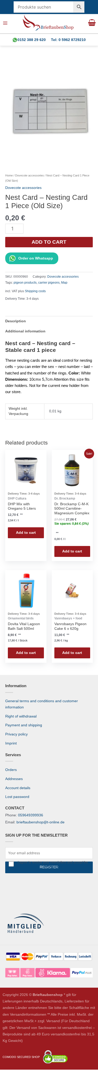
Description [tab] (15, 321)
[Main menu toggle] (5, 23)
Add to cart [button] (26, 533)
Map (64, 282)
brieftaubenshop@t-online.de (40, 822)
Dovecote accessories (29, 175)
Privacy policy (16, 734)
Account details (17, 788)
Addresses (14, 779)
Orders (11, 770)
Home (9, 175)
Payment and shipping (23, 725)
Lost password (17, 797)
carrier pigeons (49, 282)
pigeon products (25, 282)
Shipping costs (35, 291)
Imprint (11, 743)
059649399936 (30, 815)
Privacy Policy (52, 866)
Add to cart (49, 242)
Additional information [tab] (25, 331)
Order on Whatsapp (35, 258)
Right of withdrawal (21, 716)
